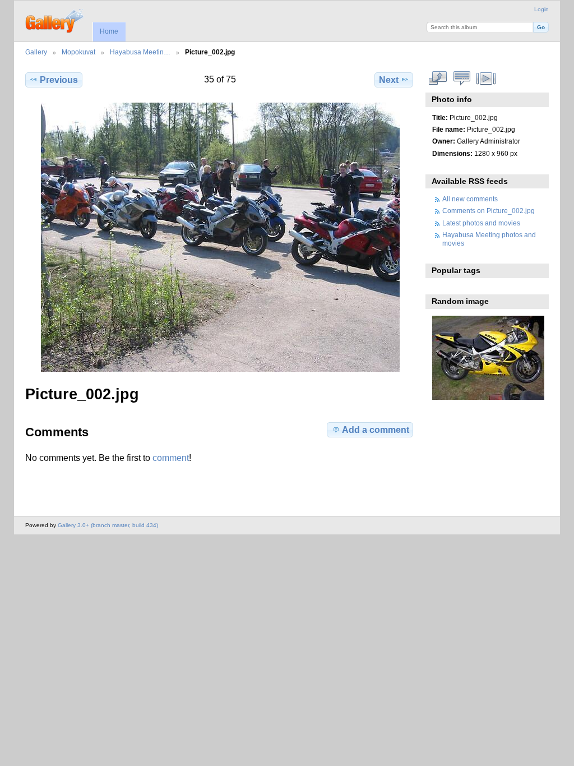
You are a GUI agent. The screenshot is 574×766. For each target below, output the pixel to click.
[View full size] (220, 237)
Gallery (36, 52)
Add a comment (375, 430)
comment (170, 458)
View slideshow (486, 78)
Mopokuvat (78, 52)
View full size (438, 78)
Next (389, 80)
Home (109, 31)
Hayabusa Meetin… (140, 52)
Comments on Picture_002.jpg (488, 210)
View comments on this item (462, 78)
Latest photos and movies (481, 223)
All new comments (470, 198)
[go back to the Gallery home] (55, 19)
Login (541, 9)
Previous (59, 80)
